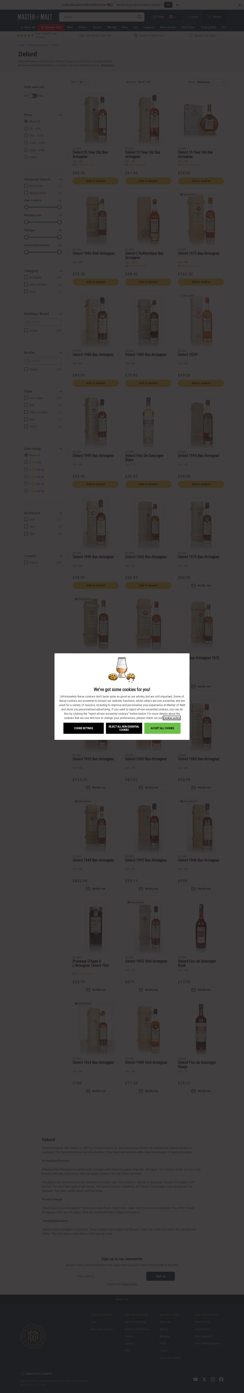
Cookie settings (83, 728)
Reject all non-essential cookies (124, 728)
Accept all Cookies (162, 728)
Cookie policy (171, 718)
